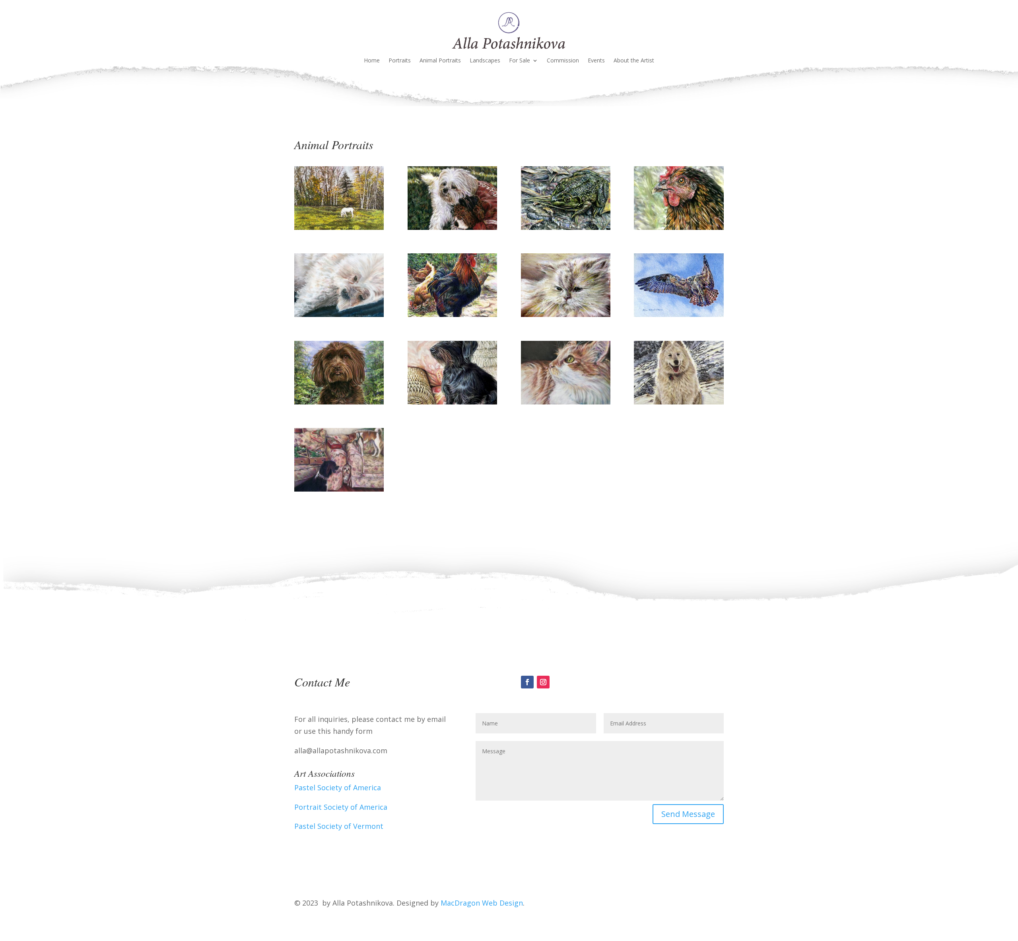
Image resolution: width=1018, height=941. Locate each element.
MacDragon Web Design (482, 903)
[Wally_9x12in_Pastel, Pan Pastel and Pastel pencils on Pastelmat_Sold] (452, 401)
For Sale (519, 61)
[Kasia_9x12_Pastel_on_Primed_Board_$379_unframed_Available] (565, 314)
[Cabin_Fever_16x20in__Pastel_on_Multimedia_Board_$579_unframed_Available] (339, 314)
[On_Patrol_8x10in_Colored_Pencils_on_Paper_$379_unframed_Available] (452, 314)
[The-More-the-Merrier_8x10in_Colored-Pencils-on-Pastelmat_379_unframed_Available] (339, 489)
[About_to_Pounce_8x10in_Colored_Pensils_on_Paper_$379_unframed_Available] (678, 314)
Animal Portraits (440, 61)
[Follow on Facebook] (527, 682)
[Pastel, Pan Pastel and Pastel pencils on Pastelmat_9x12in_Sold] (678, 401)
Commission (563, 61)
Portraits (400, 61)
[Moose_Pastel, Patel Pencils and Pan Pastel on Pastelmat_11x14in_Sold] (339, 401)
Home (372, 61)
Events (596, 61)
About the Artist (634, 61)
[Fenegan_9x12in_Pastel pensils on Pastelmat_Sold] (565, 401)
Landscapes (485, 61)
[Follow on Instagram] (543, 682)
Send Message (688, 814)
